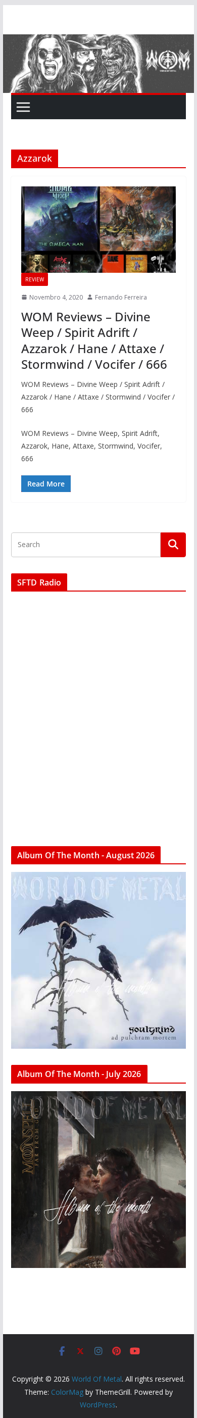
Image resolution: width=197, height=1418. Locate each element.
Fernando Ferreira (121, 297)
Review (34, 279)
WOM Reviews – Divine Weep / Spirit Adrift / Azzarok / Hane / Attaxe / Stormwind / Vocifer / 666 (94, 340)
